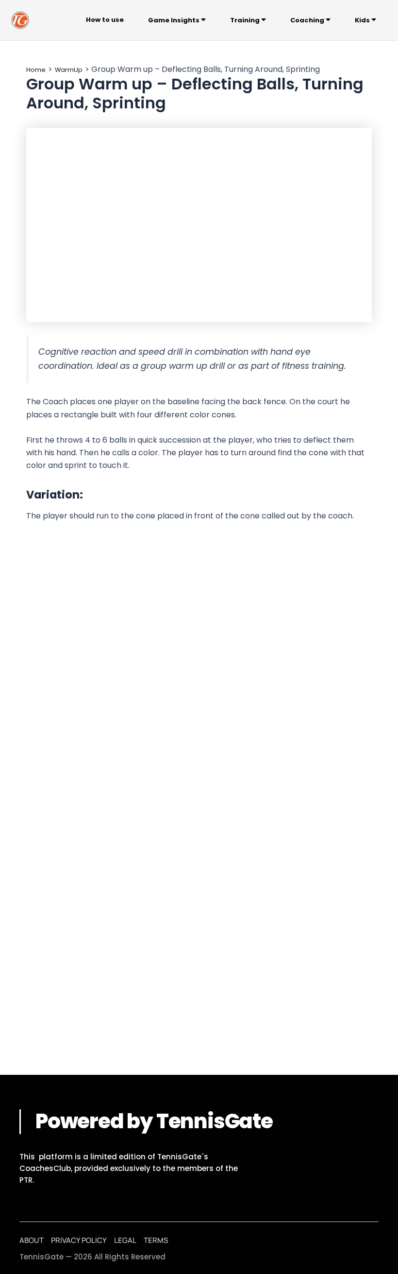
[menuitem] (177, 20)
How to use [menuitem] (105, 19)
